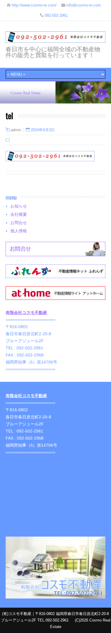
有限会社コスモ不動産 (26, 312)
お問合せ (18, 222)
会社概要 (18, 214)
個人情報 (18, 230)
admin (16, 130)
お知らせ (18, 206)
